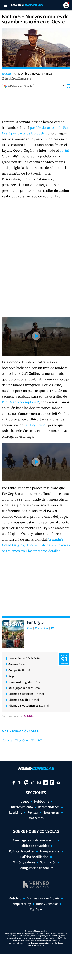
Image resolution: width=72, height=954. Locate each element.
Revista (32, 813)
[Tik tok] (32, 782)
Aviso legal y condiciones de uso (34, 840)
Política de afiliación (34, 857)
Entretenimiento (21, 807)
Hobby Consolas (47, 904)
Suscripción (48, 862)
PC (53, 628)
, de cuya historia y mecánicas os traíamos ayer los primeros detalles (36, 545)
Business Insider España (43, 898)
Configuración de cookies (35, 868)
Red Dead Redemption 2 (20, 402)
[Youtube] (58, 782)
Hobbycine (41, 801)
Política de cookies (22, 851)
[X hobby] (20, 782)
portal (64, 150)
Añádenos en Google (20, 86)
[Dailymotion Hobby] (45, 782)
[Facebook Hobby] (13, 782)
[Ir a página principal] (26, 5)
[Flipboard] (52, 782)
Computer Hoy (21, 904)
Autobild (15, 898)
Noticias (7, 740)
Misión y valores (24, 862)
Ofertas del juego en (12, 716)
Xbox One (41, 628)
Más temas (36, 818)
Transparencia (50, 851)
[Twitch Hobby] (26, 782)
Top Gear (36, 909)
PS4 (29, 628)
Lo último (16, 813)
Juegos (6, 73)
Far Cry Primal (35, 425)
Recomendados (48, 807)
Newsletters (51, 813)
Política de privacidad (34, 846)
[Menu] (5, 5)
